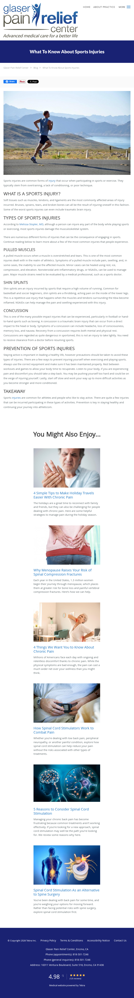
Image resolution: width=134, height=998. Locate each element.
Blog (36, 67)
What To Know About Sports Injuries (61, 67)
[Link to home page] (55, 20)
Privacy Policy (48, 940)
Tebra (82, 985)
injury (52, 180)
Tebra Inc (31, 940)
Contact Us (120, 940)
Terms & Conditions (71, 940)
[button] (129, 7)
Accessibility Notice (98, 940)
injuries (16, 397)
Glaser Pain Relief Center (15, 67)
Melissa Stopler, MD (31, 224)
